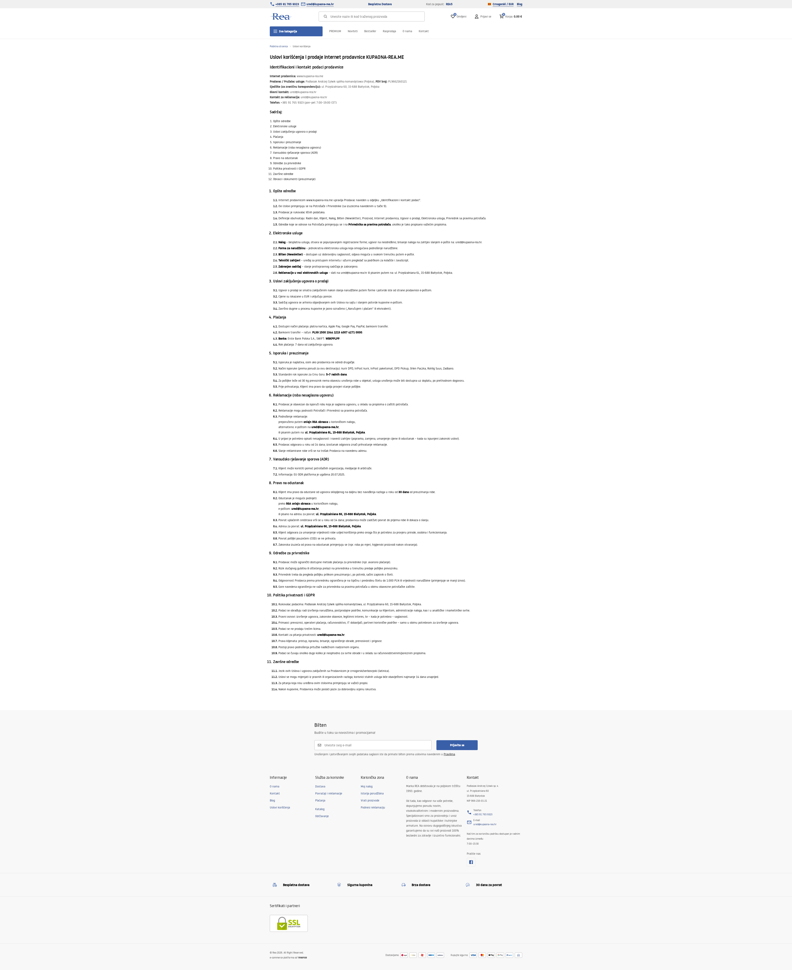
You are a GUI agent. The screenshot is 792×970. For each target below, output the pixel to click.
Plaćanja (320, 800)
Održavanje (322, 816)
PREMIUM (335, 31)
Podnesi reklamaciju (373, 807)
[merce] (302, 957)
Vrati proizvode (370, 800)
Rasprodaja (389, 31)
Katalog (319, 809)
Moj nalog (366, 786)
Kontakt (424, 31)
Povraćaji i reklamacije (328, 793)
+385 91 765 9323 (287, 4)
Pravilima (449, 754)
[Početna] (281, 16)
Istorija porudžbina (372, 793)
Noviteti (353, 31)
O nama (407, 31)
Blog (519, 4)
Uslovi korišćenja (280, 807)
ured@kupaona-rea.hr (320, 4)
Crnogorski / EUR (503, 4)
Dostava (320, 786)
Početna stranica (279, 46)
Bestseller (370, 31)
